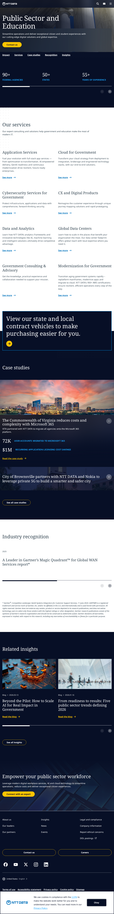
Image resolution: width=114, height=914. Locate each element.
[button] (14, 878)
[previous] (102, 91)
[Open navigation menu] (111, 4)
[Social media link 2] (15, 864)
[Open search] (97, 4)
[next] (110, 91)
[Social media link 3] (26, 864)
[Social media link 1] (5, 864)
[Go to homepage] (9, 3)
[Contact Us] (104, 4)
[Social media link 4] (36, 864)
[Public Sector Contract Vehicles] (57, 330)
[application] (57, 902)
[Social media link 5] (46, 864)
